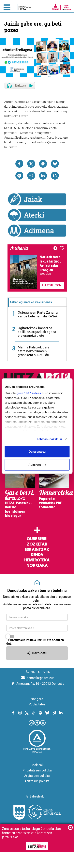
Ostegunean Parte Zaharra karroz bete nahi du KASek (38, 314)
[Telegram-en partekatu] (19, 176)
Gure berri (37, 539)
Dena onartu (37, 451)
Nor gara (37, 565)
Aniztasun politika (37, 781)
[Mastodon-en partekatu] (43, 164)
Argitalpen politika (37, 776)
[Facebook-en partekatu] (19, 164)
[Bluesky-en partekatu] (55, 164)
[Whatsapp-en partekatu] (31, 176)
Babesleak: (37, 796)
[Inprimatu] (55, 176)
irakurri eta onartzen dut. (35, 641)
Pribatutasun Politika (22, 640)
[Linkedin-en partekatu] (43, 176)
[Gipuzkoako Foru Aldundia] (37, 812)
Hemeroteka (37, 560)
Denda (37, 554)
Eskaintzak (37, 549)
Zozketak (37, 544)
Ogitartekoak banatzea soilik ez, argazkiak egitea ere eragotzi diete (37, 331)
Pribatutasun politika (37, 770)
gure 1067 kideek (28, 393)
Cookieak (37, 765)
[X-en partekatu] (31, 164)
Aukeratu (34, 464)
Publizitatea (37, 704)
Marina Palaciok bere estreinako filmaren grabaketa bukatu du (33, 351)
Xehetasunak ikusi (49, 439)
